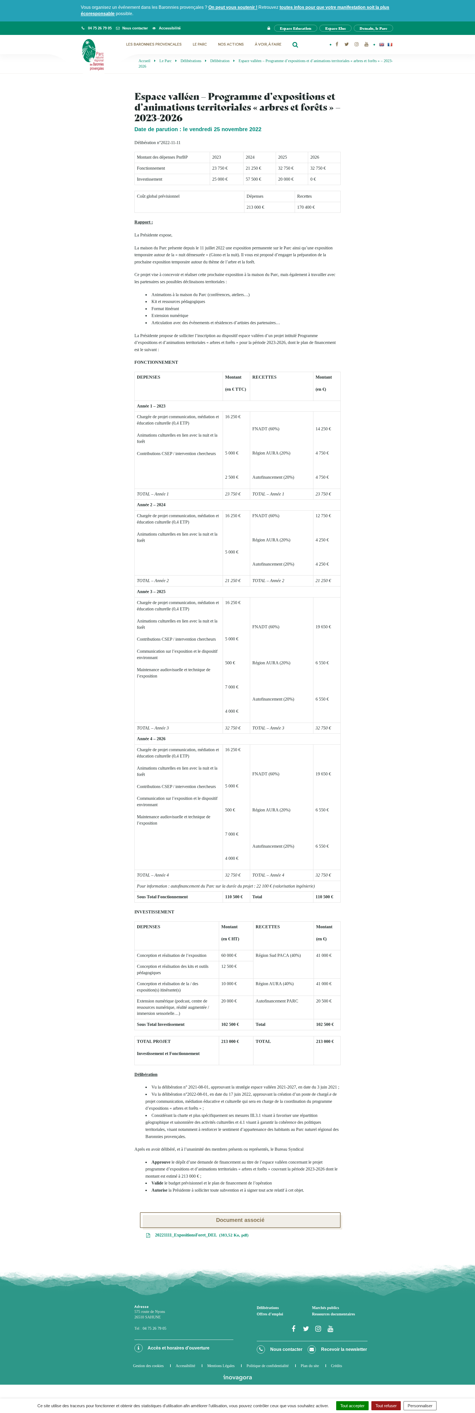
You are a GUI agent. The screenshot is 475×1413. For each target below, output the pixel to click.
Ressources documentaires (333, 1314)
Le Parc (200, 44)
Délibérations (268, 1308)
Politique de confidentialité (268, 1366)
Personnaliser (420, 1405)
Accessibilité (185, 1366)
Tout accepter (352, 1405)
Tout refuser (386, 1405)
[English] (381, 44)
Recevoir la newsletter (343, 1349)
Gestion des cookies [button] (148, 1366)
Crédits (336, 1366)
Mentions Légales (220, 1366)
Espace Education (295, 28)
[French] (389, 44)
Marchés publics (325, 1308)
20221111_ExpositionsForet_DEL (200, 1235)
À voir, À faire (268, 44)
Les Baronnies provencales (154, 44)
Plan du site (310, 1366)
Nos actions (231, 44)
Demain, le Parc (373, 28)
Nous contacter (285, 1349)
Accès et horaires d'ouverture (178, 1348)
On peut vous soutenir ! (232, 7)
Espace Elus (335, 28)
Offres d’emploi (270, 1314)
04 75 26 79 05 (154, 1328)
